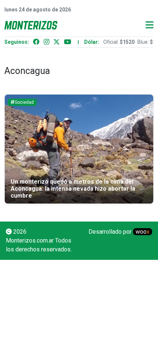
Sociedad (24, 102)
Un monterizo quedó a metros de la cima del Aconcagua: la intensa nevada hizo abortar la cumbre (73, 188)
